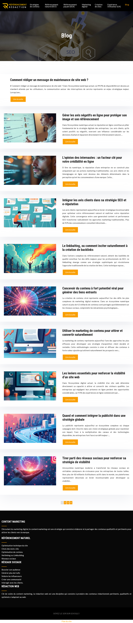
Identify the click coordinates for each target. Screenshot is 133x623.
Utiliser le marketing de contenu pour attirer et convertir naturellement (92, 333)
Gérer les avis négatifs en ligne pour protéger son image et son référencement (94, 117)
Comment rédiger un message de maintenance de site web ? (49, 80)
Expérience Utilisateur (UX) (114, 6)
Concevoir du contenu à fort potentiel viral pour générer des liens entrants (93, 290)
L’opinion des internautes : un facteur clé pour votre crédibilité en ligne (92, 159)
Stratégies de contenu (34, 6)
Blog (127, 5)
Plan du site (67, 621)
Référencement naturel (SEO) (51, 6)
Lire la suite (18, 99)
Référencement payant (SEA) (70, 6)
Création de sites (98, 6)
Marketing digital (86, 6)
